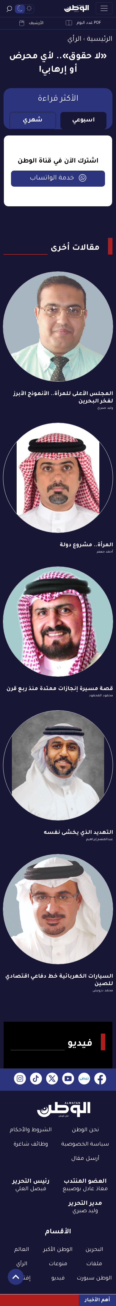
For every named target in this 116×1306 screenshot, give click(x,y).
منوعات (58, 1264)
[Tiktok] (36, 1079)
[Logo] (76, 8)
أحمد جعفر (105, 552)
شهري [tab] (33, 120)
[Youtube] (68, 1079)
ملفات (94, 1264)
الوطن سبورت (94, 1279)
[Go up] (12, 1280)
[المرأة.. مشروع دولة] (58, 478)
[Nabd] (84, 1079)
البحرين (94, 1250)
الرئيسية (99, 39)
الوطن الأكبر (58, 1250)
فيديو (58, 1279)
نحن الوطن (85, 1130)
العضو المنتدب (85, 1182)
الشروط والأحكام (31, 1130)
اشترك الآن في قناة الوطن (58, 161)
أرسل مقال (85, 1159)
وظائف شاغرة (30, 1145)
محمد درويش (103, 991)
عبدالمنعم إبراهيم (99, 839)
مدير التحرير (85, 1204)
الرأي (74, 39)
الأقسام (58, 1232)
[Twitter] (52, 1079)
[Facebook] (100, 1079)
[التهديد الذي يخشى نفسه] (58, 765)
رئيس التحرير (31, 1182)
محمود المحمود (101, 696)
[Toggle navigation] (104, 8)
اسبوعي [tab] (83, 120)
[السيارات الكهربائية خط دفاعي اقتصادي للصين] (58, 909)
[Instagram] (20, 1079)
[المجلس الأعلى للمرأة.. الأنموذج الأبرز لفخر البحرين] (58, 327)
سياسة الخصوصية (85, 1145)
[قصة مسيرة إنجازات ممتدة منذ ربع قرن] (58, 622)
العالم (21, 1250)
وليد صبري (105, 408)
